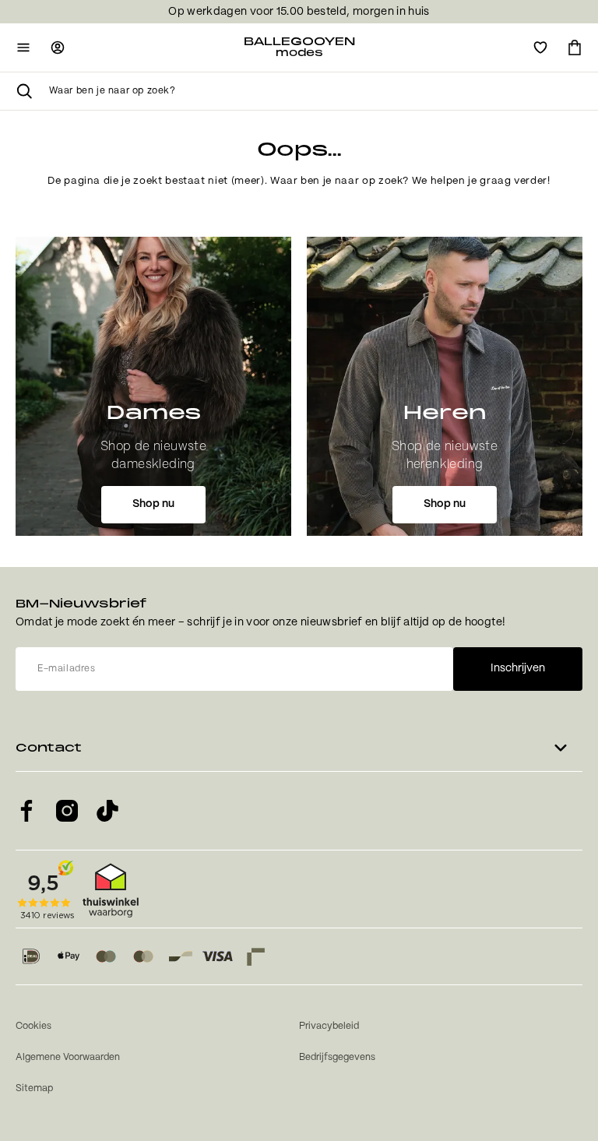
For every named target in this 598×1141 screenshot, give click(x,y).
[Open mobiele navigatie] (23, 47)
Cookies (33, 1026)
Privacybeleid (329, 1026)
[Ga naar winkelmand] (574, 47)
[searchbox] (315, 91)
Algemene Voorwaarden (68, 1057)
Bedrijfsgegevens (337, 1057)
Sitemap (34, 1088)
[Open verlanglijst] (540, 47)
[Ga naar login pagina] (57, 47)
